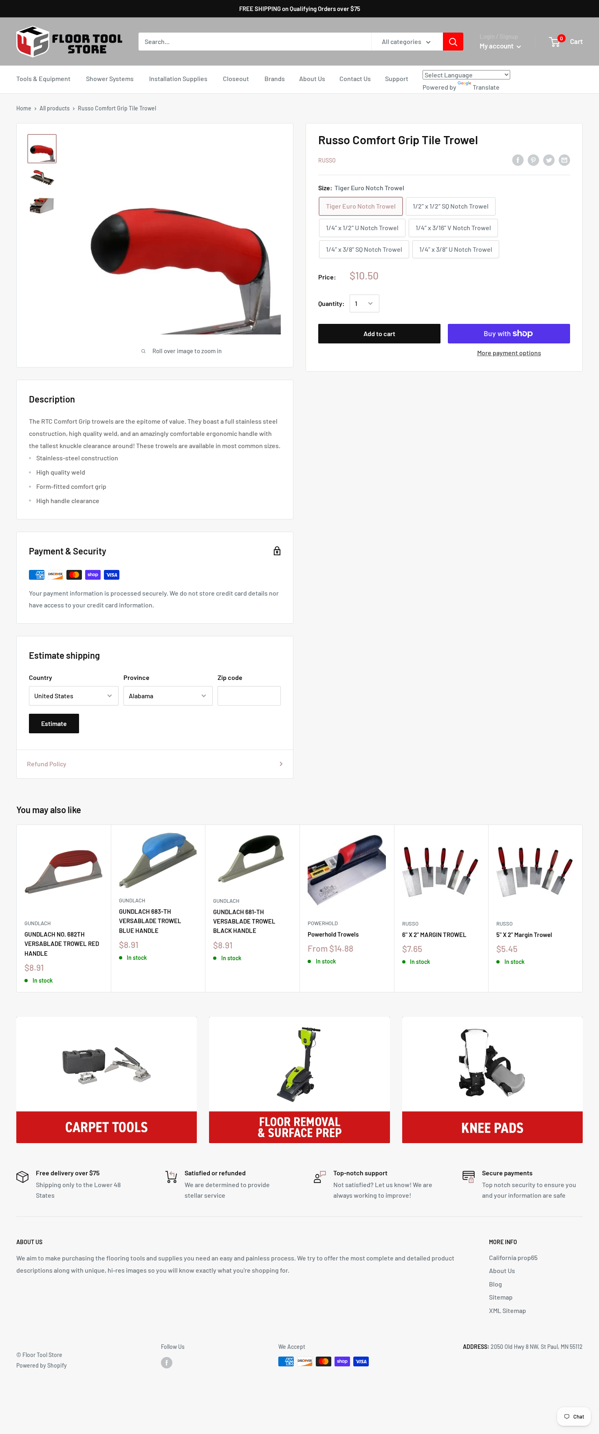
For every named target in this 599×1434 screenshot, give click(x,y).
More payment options (509, 352)
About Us (312, 78)
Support (396, 78)
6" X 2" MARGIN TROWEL (434, 934)
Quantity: (331, 303)
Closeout (236, 78)
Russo (327, 160)
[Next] (583, 908)
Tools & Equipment (43, 78)
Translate (486, 87)
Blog (495, 1284)
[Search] (453, 42)
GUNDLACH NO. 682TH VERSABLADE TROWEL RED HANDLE (61, 943)
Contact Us (355, 78)
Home (23, 108)
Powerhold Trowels (333, 934)
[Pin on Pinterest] (533, 159)
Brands (274, 78)
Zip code (230, 677)
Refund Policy (46, 764)
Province (136, 677)
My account (497, 46)
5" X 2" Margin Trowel (524, 934)
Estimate (54, 723)
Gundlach (37, 923)
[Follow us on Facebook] (166, 1362)
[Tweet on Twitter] (549, 159)
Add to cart (379, 333)
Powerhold (323, 923)
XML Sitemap (507, 1310)
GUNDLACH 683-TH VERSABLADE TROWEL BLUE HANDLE (150, 921)
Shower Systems (110, 78)
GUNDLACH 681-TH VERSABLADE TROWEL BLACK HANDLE (244, 921)
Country (40, 677)
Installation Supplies (178, 78)
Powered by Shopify (41, 1365)
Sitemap (501, 1297)
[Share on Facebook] (518, 159)
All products (55, 108)
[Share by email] (564, 159)
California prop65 (513, 1257)
